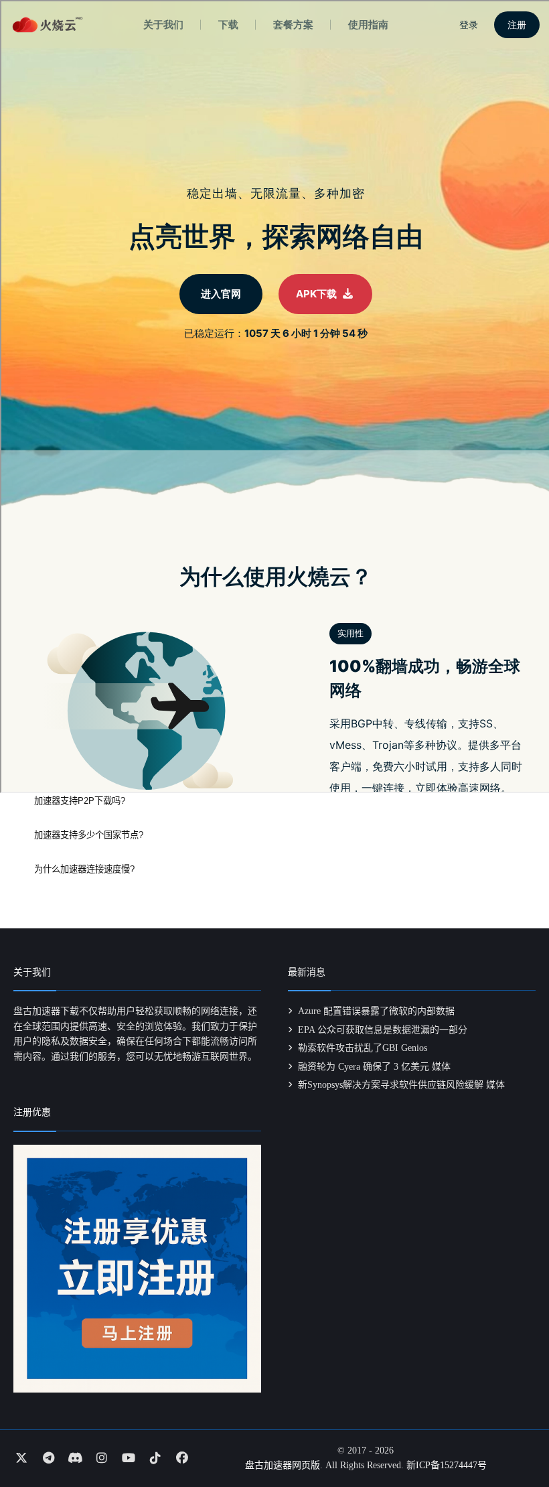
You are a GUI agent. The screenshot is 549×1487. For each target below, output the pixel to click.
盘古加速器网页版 (282, 1465)
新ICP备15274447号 (446, 1465)
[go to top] (513, 1439)
